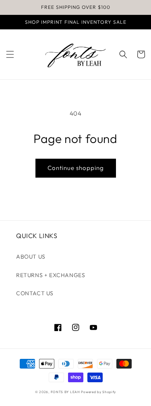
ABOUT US (31, 256)
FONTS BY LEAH (65, 392)
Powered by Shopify (98, 392)
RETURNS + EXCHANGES (50, 275)
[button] (10, 54)
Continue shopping (76, 168)
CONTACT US (35, 293)
